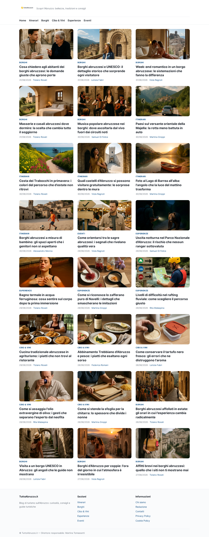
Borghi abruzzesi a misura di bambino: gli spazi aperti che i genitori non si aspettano (41, 242)
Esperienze (74, 20)
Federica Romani (100, 365)
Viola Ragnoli (155, 80)
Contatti (140, 511)
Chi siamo (141, 502)
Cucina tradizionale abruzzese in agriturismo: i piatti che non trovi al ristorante (45, 356)
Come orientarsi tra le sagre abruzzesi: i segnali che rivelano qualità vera (102, 242)
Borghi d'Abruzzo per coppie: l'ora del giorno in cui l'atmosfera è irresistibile (103, 470)
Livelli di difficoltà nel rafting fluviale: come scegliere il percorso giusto (162, 299)
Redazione (141, 506)
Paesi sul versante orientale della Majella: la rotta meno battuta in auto (160, 128)
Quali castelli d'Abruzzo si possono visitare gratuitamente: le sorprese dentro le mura (104, 185)
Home (22, 20)
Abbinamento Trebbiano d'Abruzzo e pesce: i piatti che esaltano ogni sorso (104, 356)
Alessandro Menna (42, 251)
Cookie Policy (143, 520)
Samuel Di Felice (100, 137)
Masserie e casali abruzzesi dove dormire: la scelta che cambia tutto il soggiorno (45, 128)
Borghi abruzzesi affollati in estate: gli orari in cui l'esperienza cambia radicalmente (162, 413)
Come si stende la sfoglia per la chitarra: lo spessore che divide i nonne (102, 413)
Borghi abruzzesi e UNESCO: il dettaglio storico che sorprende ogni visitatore (101, 71)
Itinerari (33, 20)
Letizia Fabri (97, 80)
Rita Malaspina (157, 308)
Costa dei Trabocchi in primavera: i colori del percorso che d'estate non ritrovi (46, 185)
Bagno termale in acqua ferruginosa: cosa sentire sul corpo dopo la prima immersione (45, 299)
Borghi (45, 20)
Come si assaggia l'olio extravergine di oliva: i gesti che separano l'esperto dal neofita (43, 413)
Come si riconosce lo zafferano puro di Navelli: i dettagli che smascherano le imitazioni (101, 299)
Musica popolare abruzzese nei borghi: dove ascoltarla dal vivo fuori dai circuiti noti (101, 128)
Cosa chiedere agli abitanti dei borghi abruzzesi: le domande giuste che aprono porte (41, 71)
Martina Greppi (157, 137)
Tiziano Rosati (40, 80)
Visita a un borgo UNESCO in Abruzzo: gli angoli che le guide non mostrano (46, 470)
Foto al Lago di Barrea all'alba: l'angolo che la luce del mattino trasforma (159, 185)
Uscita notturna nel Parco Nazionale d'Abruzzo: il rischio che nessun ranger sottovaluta (163, 242)
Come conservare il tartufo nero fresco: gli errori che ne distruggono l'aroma (160, 356)
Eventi (87, 20)
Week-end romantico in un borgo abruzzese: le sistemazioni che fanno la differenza (160, 71)
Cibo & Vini (58, 20)
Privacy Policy (143, 516)
